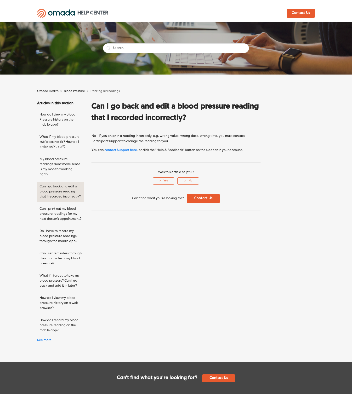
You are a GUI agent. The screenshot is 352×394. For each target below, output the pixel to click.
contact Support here (120, 150)
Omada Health (48, 91)
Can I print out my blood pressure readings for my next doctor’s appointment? (60, 214)
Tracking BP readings (105, 91)
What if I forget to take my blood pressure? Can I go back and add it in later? (59, 281)
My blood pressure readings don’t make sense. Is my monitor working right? (60, 167)
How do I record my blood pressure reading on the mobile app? (59, 325)
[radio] (163, 181)
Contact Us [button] (301, 13)
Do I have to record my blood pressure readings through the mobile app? (58, 236)
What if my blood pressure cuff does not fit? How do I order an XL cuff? (59, 142)
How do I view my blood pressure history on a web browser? (59, 303)
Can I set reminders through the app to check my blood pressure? (61, 258)
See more (44, 340)
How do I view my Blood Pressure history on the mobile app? (57, 120)
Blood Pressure (74, 91)
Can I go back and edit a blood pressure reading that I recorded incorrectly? (60, 191)
